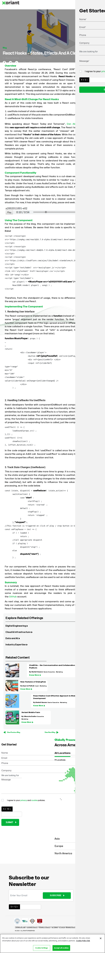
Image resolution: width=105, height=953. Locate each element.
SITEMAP (55, 927)
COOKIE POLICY (32, 927)
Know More (34, 675)
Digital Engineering (15, 626)
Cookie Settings (41, 948)
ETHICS (62, 927)
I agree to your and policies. (26, 800)
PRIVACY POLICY (44, 927)
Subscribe (55, 895)
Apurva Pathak (12, 58)
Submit (9, 822)
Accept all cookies (61, 948)
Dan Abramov (74, 124)
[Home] (11, 4)
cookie (34, 800)
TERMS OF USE (20, 927)
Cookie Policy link (83, 941)
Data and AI (11, 638)
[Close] (101, 938)
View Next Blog (50, 732)
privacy (23, 800)
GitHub (13, 597)
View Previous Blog (13, 732)
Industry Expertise (15, 645)
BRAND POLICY (71, 927)
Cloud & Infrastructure (18, 632)
